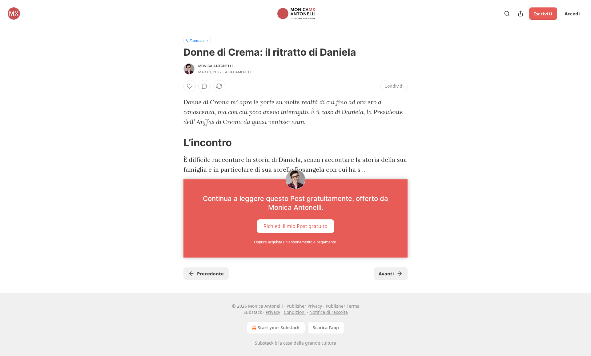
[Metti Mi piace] (189, 86)
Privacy (273, 312)
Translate (197, 40)
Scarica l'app (326, 327)
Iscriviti (543, 13)
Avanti (386, 273)
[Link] (175, 142)
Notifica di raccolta (328, 312)
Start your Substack (279, 327)
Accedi (572, 13)
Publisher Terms (342, 306)
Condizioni (295, 312)
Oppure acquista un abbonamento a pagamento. (295, 242)
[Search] (507, 13)
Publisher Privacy (304, 306)
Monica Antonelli (215, 66)
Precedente (210, 273)
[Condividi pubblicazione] (520, 13)
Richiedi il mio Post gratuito (295, 226)
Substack (264, 343)
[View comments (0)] (204, 86)
